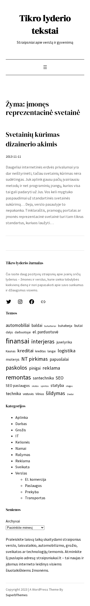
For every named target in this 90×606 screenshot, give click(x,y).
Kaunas (10, 351)
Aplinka (21, 417)
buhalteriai (50, 326)
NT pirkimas (34, 358)
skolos (35, 386)
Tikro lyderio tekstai (45, 24)
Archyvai (13, 521)
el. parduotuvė (45, 332)
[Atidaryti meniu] (45, 67)
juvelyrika (64, 342)
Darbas (21, 423)
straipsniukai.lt (48, 557)
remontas (18, 377)
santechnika (43, 378)
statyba (57, 385)
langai (52, 351)
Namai (20, 448)
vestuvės (28, 394)
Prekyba (32, 491)
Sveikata (22, 466)
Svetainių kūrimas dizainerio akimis (33, 139)
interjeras (42, 341)
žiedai (70, 394)
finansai (17, 340)
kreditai (25, 351)
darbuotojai (23, 332)
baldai (36, 325)
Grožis (20, 429)
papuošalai (59, 359)
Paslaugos (33, 485)
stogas (69, 386)
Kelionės (22, 442)
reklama (51, 368)
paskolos (16, 367)
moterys (12, 359)
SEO (60, 378)
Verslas (21, 473)
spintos (45, 386)
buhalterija (65, 326)
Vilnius (40, 394)
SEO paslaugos (18, 385)
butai (78, 325)
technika (13, 393)
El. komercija (35, 479)
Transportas (35, 497)
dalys (9, 332)
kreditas (40, 351)
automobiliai (18, 325)
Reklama (22, 460)
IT (17, 435)
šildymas (55, 393)
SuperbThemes (17, 595)
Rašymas (22, 454)
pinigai (35, 368)
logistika (66, 351)
